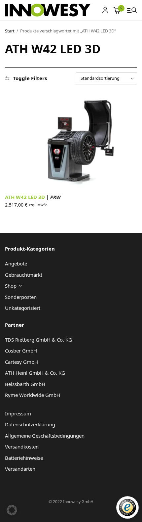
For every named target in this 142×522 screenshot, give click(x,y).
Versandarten (20, 468)
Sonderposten (21, 297)
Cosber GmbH (21, 350)
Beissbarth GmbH (25, 384)
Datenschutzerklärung (30, 424)
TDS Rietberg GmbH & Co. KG (38, 339)
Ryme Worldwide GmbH (32, 395)
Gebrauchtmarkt (23, 274)
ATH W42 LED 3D (32, 197)
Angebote (16, 263)
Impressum (18, 413)
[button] (12, 510)
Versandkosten (22, 446)
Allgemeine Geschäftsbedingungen (45, 435)
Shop (11, 285)
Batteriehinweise (24, 457)
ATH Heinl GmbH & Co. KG (35, 372)
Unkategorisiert (22, 308)
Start (10, 31)
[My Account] (105, 10)
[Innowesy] (47, 10)
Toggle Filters (30, 78)
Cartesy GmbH (21, 361)
